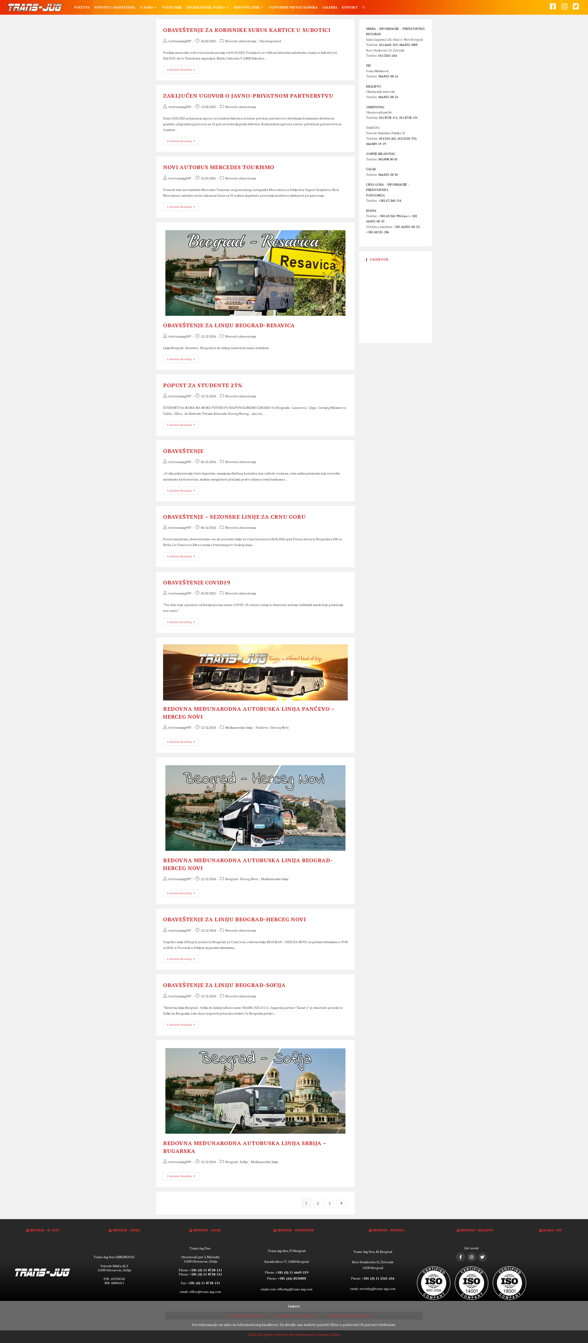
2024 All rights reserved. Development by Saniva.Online (294, 1334)
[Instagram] (471, 1257)
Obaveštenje (183, 451)
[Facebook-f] (460, 1257)
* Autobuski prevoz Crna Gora (294, 1315)
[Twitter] (482, 1257)
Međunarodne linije (239, 727)
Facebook (379, 259)
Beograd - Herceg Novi (241, 879)
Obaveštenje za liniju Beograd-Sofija (224, 985)
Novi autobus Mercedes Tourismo (218, 167)
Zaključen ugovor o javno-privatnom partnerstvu (248, 95)
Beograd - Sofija (236, 1162)
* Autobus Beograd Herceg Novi (348, 1315)
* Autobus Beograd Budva (245, 1315)
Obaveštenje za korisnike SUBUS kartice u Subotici (246, 30)
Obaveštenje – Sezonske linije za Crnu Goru (234, 516)
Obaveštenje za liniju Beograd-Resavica (229, 325)
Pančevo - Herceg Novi (272, 727)
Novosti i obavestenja (240, 41)
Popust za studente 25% (202, 385)
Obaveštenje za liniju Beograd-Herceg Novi (234, 919)
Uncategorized (270, 41)
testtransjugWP (179, 41)
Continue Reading (183, 68)
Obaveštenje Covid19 (196, 582)
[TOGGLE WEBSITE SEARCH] (364, 7)
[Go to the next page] (341, 1203)
